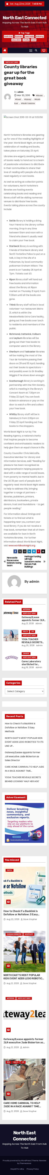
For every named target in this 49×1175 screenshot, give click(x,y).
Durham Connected (14, 934)
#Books (39, 95)
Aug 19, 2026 (28, 667)
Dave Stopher (30, 919)
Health (25, 632)
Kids (8, 1062)
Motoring (39, 36)
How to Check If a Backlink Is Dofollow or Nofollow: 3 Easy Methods (20, 727)
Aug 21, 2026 (28, 623)
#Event (18, 99)
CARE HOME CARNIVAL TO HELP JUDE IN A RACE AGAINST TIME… (22, 1105)
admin (20, 92)
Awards (26, 654)
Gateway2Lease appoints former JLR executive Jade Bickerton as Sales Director (22, 756)
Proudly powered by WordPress (17, 1160)
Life (32, 632)
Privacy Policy (33, 1169)
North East (8, 36)
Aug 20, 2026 (28, 645)
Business (19, 36)
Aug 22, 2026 (13, 919)
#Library (27, 99)
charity (26, 40)
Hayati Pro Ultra (17, 1169)
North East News (11, 62)
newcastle (29, 36)
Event (33, 40)
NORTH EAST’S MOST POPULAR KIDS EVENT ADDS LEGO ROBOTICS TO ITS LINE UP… (24, 742)
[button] (37, 50)
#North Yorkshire (28, 103)
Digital (9, 870)
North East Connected (24, 17)
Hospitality (29, 934)
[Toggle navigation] (31, 50)
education (16, 40)
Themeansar (25, 1163)
